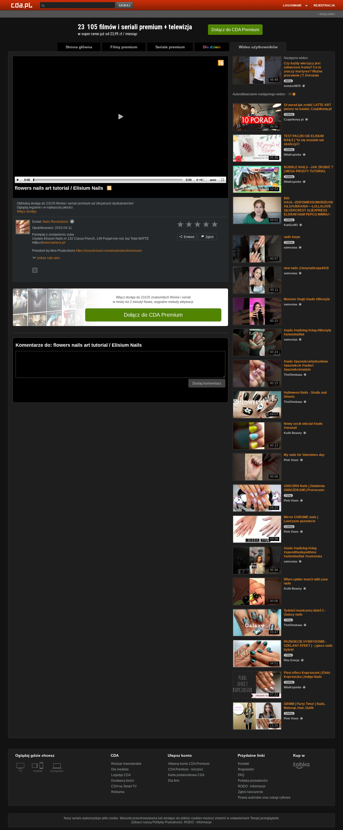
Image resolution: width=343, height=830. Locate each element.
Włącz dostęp (26, 211)
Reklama (117, 792)
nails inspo (292, 237)
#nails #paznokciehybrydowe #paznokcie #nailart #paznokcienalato (306, 365)
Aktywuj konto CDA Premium (189, 764)
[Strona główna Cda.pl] (22, 5)
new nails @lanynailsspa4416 (306, 268)
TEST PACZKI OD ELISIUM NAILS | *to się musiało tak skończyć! (304, 140)
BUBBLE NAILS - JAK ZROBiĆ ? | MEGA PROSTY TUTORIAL (308, 169)
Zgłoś (209, 237)
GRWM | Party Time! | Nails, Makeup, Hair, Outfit (304, 706)
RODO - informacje (252, 786)
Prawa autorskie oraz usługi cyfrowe (264, 797)
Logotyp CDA (121, 775)
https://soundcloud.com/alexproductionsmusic (109, 251)
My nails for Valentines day (304, 455)
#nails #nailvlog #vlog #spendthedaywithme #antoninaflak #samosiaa (303, 552)
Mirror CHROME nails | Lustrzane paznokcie (301, 519)
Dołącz (235, 29)
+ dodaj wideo (326, 14)
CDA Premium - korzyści (185, 769)
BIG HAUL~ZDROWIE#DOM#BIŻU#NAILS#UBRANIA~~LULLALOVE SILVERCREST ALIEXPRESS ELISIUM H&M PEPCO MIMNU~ (308, 206)
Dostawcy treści (122, 781)
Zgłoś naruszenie (250, 792)
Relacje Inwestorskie (126, 764)
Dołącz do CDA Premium (153, 315)
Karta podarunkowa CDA (186, 775)
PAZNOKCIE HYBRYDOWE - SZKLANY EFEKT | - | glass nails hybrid (308, 646)
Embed (188, 237)
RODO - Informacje (198, 822)
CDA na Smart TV (124, 786)
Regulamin (246, 769)
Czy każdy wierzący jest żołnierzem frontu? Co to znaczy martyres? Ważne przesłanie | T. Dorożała (303, 69)
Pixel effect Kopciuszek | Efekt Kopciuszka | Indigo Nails (307, 675)
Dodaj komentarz (206, 383)
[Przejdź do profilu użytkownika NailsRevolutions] (23, 227)
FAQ (241, 775)
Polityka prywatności (253, 781)
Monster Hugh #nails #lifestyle (307, 299)
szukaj (125, 5)
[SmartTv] (42, 774)
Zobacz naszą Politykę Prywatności (156, 822)
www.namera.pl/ (53, 242)
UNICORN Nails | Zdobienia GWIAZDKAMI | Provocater (304, 488)
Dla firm (173, 781)
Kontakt (243, 764)
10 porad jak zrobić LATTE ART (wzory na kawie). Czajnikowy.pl (307, 107)
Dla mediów (120, 769)
